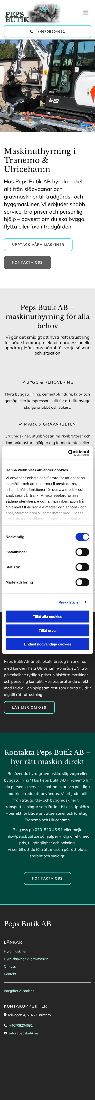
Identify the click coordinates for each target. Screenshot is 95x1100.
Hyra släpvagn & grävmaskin (26, 959)
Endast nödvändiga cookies (47, 644)
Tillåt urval (48, 630)
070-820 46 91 (49, 829)
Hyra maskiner (15, 951)
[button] (79, 13)
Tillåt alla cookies (47, 616)
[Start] (33, 13)
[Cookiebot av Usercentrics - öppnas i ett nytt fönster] (68, 453)
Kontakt (10, 974)
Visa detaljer (69, 602)
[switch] (82, 552)
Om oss (10, 966)
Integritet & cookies (19, 991)
